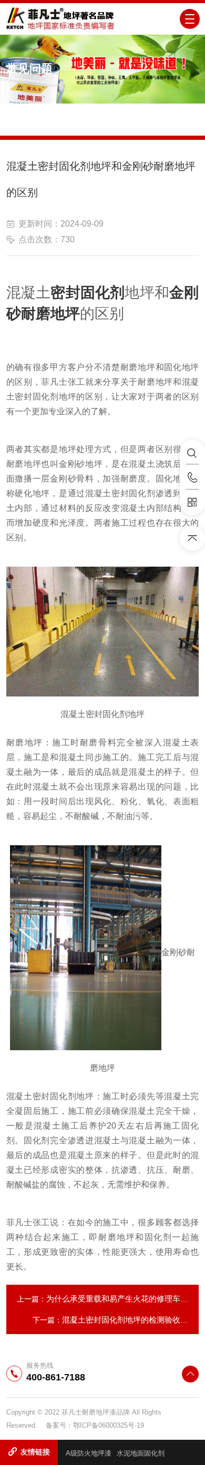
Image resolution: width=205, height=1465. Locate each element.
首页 (65, 123)
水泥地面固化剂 (141, 1453)
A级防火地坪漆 (88, 1453)
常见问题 (122, 123)
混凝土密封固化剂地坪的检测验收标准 (129, 1319)
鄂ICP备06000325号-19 (108, 1425)
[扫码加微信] (192, 502)
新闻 (90, 123)
